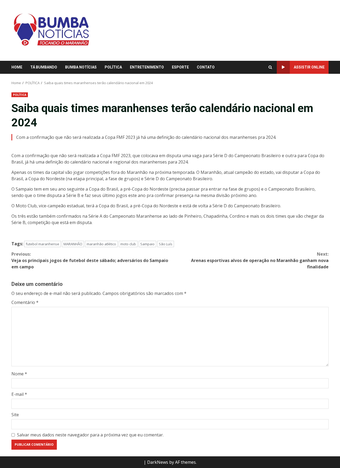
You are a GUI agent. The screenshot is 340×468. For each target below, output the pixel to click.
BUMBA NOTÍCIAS (81, 67)
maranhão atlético (101, 244)
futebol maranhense (42, 244)
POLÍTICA (113, 67)
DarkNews (157, 462)
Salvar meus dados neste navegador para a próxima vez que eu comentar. (90, 435)
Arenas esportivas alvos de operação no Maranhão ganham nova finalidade (260, 260)
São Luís (165, 244)
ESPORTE (180, 67)
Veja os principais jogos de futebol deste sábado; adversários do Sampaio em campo (89, 260)
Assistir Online (309, 67)
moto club (128, 244)
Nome (19, 374)
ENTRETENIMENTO (147, 67)
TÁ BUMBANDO (43, 67)
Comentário (25, 302)
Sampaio (147, 244)
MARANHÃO (72, 244)
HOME (16, 67)
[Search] (270, 67)
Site (15, 415)
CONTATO (206, 67)
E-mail (19, 394)
